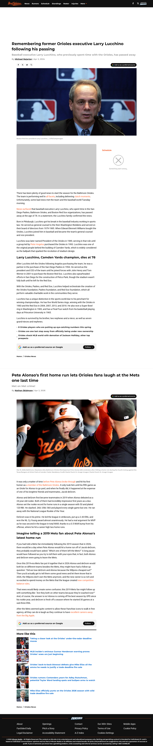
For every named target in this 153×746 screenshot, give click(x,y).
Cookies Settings (106, 733)
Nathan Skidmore (24, 390)
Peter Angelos (37, 244)
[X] (138, 3)
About (19, 724)
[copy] (31, 64)
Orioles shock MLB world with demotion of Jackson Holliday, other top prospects (54, 336)
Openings (46, 724)
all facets (50, 196)
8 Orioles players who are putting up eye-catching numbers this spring (54, 327)
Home (19, 356)
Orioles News (30, 356)
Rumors (35, 4)
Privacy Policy (81, 728)
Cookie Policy (129, 728)
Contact (78, 724)
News (27, 4)
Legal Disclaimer (25, 733)
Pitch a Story (48, 728)
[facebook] (133, 3)
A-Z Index (79, 733)
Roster (66, 4)
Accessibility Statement (53, 733)
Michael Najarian (23, 59)
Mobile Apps (129, 724)
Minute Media (17, 739)
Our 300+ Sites (105, 724)
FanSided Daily (24, 728)
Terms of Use (104, 728)
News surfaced (24, 209)
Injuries (74, 4)
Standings (56, 4)
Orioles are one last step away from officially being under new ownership (55, 331)
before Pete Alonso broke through (59, 481)
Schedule (45, 4)
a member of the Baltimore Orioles (42, 485)
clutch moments (82, 196)
